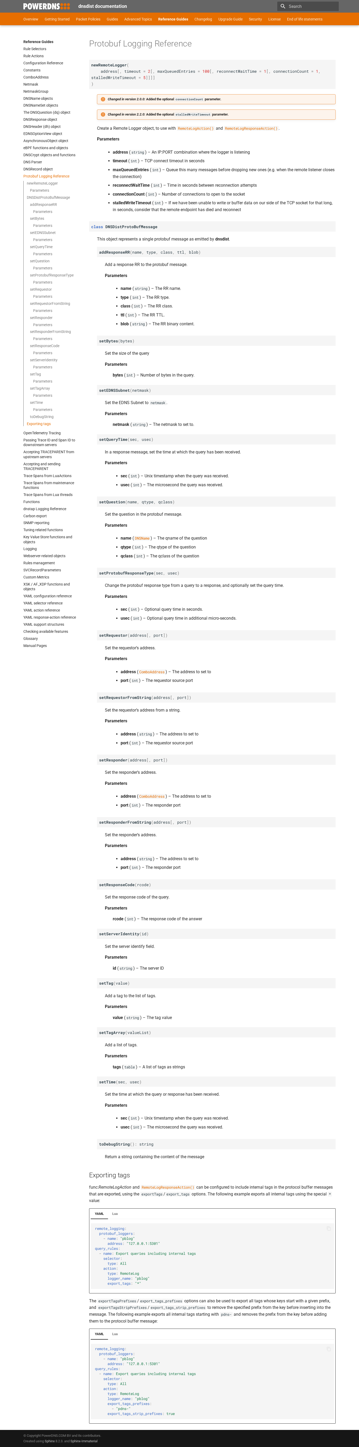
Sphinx (50, 1441)
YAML (99, 1214)
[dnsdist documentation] (46, 6)
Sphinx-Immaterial (84, 1441)
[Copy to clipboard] (329, 1228)
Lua (115, 1214)
